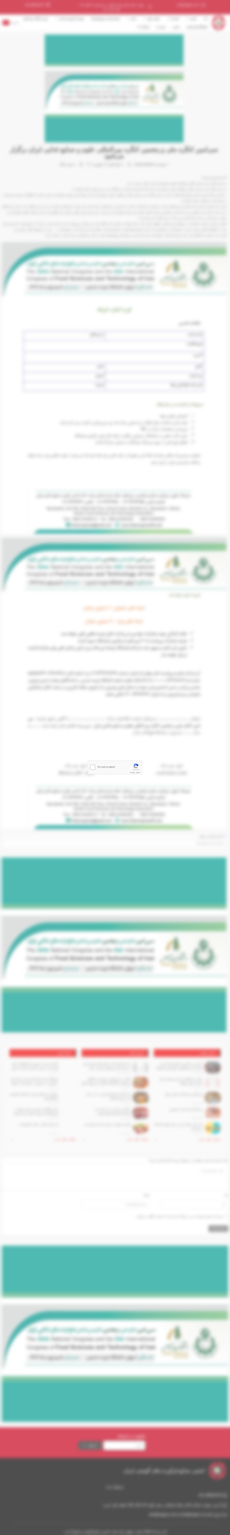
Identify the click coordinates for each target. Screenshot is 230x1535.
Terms (138, 772)
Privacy (132, 772)
